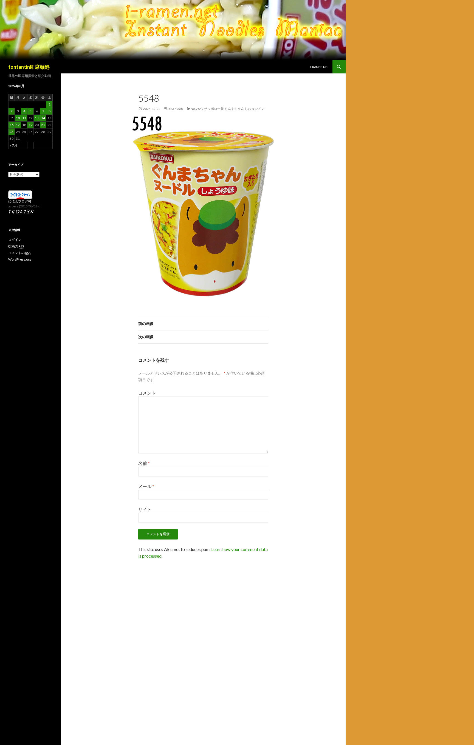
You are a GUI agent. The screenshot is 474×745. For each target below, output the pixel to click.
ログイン (14, 240)
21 (43, 125)
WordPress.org (19, 259)
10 (18, 118)
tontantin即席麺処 (29, 67)
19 (30, 125)
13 (37, 118)
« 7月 (13, 145)
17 (18, 125)
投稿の (16, 246)
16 (11, 125)
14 (43, 118)
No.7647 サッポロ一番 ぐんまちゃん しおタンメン (227, 109)
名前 (144, 463)
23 (11, 132)
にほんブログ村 (19, 201)
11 (24, 118)
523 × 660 (175, 109)
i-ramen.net (319, 66)
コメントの (19, 253)
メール (146, 486)
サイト (144, 509)
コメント (147, 392)
